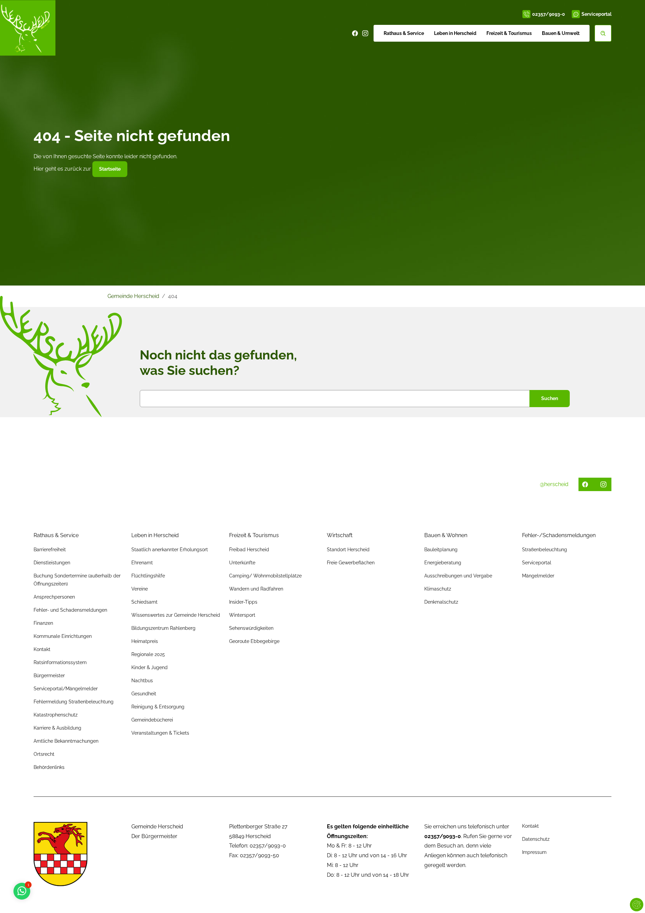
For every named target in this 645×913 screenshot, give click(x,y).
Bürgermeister (49, 675)
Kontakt (42, 649)
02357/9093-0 (548, 14)
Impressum (534, 852)
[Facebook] (355, 33)
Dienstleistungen (52, 562)
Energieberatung (442, 562)
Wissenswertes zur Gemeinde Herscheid (175, 615)
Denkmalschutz (441, 602)
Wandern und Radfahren (256, 589)
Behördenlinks (49, 767)
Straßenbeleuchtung (544, 549)
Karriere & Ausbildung (57, 728)
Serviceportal (596, 14)
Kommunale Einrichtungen (63, 636)
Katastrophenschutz (56, 715)
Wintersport (242, 615)
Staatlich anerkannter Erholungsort (169, 549)
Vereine (139, 589)
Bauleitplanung (441, 549)
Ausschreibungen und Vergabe (458, 575)
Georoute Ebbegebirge (254, 641)
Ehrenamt (142, 562)
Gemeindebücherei (152, 720)
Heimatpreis (144, 641)
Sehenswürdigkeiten (251, 628)
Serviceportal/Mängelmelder (66, 688)
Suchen (549, 398)
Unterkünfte (242, 562)
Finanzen (43, 623)
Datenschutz (536, 839)
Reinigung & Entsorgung (157, 706)
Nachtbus (142, 680)
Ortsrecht (44, 754)
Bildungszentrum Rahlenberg (163, 628)
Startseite (110, 169)
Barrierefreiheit (50, 549)
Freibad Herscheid (249, 549)
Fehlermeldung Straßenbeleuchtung (74, 701)
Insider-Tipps (243, 602)
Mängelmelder (538, 575)
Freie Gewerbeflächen (351, 562)
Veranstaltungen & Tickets (160, 733)
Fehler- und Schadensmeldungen (70, 610)
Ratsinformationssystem (60, 662)
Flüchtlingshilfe (148, 575)
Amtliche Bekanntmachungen (66, 741)
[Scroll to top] (630, 898)
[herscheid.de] (27, 27)
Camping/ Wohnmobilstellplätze (265, 575)
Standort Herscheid (348, 549)
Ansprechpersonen (54, 597)
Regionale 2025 (148, 654)
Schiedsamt (144, 602)
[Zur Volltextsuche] (603, 33)
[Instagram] (365, 33)
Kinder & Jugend (149, 667)
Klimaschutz (437, 589)
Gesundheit (143, 693)
